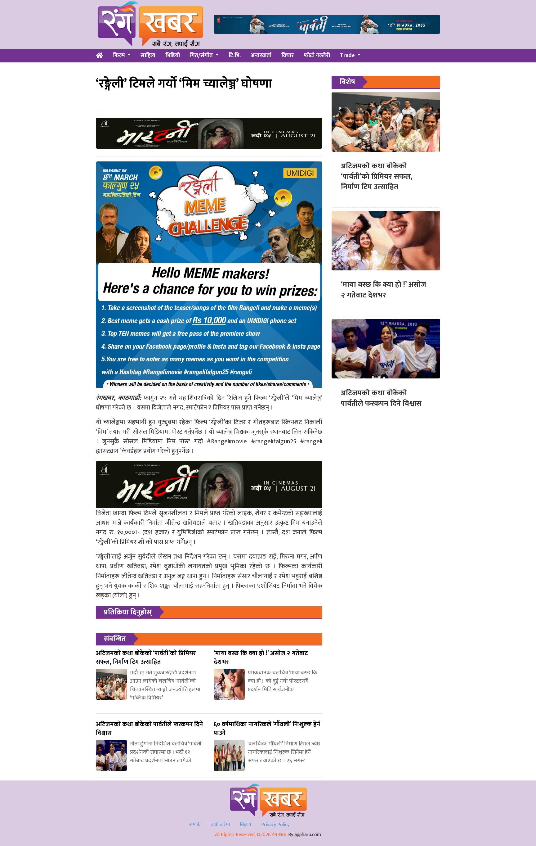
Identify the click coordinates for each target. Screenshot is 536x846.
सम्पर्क (195, 825)
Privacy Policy (275, 825)
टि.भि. (235, 55)
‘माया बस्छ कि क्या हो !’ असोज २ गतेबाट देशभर (383, 289)
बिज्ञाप (245, 825)
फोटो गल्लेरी (317, 55)
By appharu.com (304, 834)
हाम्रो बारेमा (220, 825)
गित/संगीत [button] (202, 55)
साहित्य (148, 55)
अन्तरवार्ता (261, 55)
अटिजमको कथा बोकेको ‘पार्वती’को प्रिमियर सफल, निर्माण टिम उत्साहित (377, 176)
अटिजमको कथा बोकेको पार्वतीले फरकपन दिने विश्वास (381, 398)
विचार (287, 55)
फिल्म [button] (119, 55)
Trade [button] (348, 55)
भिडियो (172, 55)
